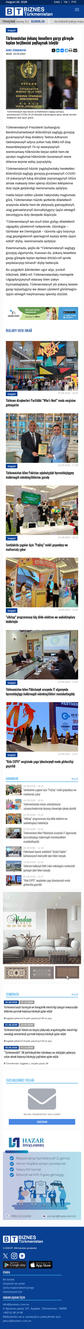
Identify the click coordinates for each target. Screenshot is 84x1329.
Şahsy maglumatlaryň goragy (18, 1287)
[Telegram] (66, 50)
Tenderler (12, 994)
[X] (53, 50)
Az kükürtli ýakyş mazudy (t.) (49, 21)
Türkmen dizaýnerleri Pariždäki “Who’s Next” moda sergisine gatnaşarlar (41, 402)
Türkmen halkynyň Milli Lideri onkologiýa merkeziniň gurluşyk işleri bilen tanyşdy (49, 868)
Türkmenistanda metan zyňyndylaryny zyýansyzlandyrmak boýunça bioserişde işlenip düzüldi (49, 806)
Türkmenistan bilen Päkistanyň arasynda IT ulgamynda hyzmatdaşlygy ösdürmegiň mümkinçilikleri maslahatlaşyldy (40, 691)
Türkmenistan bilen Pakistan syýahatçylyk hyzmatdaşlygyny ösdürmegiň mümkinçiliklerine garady (40, 475)
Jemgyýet (12, 30)
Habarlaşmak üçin (12, 1291)
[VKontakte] (62, 50)
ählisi (74, 778)
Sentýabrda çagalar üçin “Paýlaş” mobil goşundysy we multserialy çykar (37, 547)
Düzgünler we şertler (14, 1283)
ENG (57, 2)
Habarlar (12, 778)
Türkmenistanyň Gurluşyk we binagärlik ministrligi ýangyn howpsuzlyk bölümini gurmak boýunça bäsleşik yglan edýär (41, 1009)
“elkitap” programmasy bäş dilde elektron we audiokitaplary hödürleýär (40, 619)
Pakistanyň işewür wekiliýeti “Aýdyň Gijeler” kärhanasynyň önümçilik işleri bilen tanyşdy (45, 854)
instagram (14, 1256)
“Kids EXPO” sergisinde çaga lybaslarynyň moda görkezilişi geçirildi (39, 763)
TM (65, 2)
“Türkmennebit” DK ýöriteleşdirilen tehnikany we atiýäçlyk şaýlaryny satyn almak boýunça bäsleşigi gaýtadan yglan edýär (39, 1054)
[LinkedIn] (58, 50)
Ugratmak (42, 1122)
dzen (21, 1256)
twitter (6, 1256)
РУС (74, 2)
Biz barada (8, 1279)
